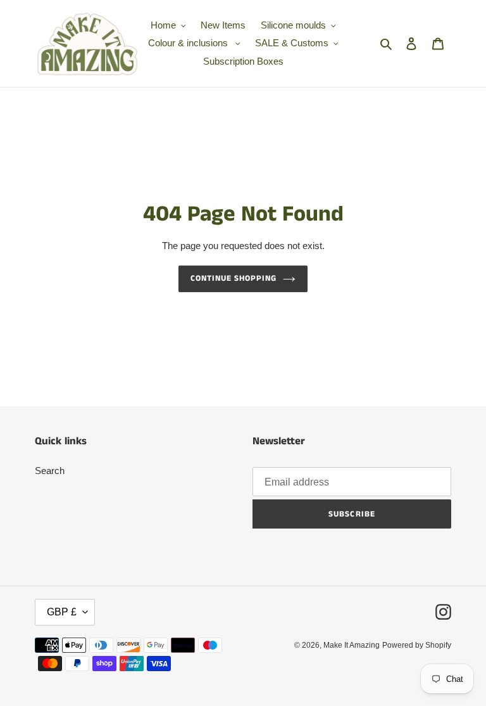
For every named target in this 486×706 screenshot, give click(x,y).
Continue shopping (233, 279)
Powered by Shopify (416, 645)
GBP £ (62, 612)
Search (50, 470)
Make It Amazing (351, 645)
